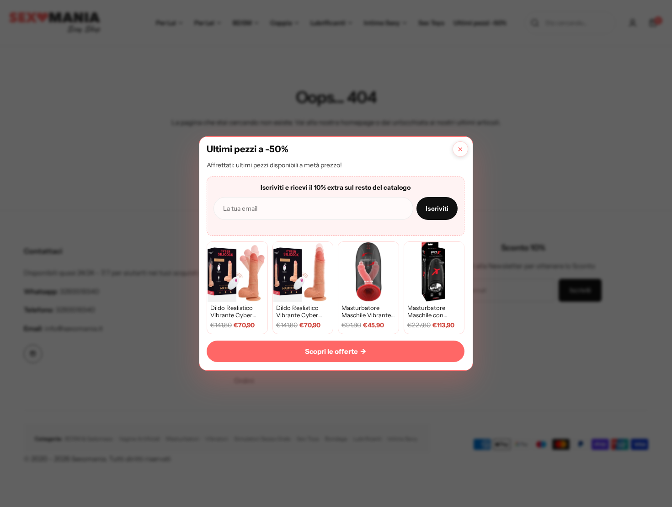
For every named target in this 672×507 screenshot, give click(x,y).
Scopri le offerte (335, 351)
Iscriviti (437, 208)
